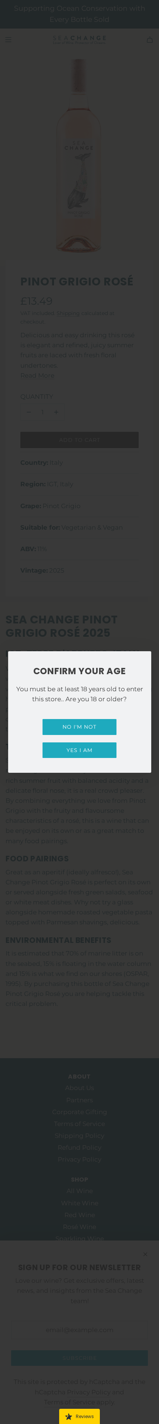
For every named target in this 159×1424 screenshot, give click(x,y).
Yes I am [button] (79, 750)
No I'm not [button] (79, 726)
